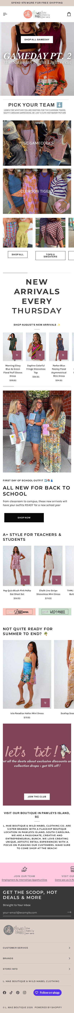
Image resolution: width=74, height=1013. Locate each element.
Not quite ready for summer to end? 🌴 (28, 631)
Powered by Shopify (48, 1007)
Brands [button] (8, 958)
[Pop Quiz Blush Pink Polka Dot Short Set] (17, 566)
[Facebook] (4, 992)
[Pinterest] (17, 992)
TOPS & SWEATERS (50, 255)
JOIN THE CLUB (37, 796)
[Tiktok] (11, 992)
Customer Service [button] (15, 948)
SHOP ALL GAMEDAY (36, 39)
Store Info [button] (10, 969)
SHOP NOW (24, 517)
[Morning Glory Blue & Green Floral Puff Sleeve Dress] (13, 347)
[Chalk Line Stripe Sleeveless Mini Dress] (48, 566)
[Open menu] (8, 14)
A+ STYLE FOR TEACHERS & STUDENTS (32, 537)
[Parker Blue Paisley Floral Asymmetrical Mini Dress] (59, 347)
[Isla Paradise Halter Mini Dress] (27, 674)
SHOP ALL (18, 254)
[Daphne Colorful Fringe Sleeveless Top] (36, 347)
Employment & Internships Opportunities (24, 879)
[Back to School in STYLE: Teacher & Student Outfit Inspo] (37, 431)
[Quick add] (16, 355)
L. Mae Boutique (15, 1007)
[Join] (68, 912)
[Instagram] (24, 992)
